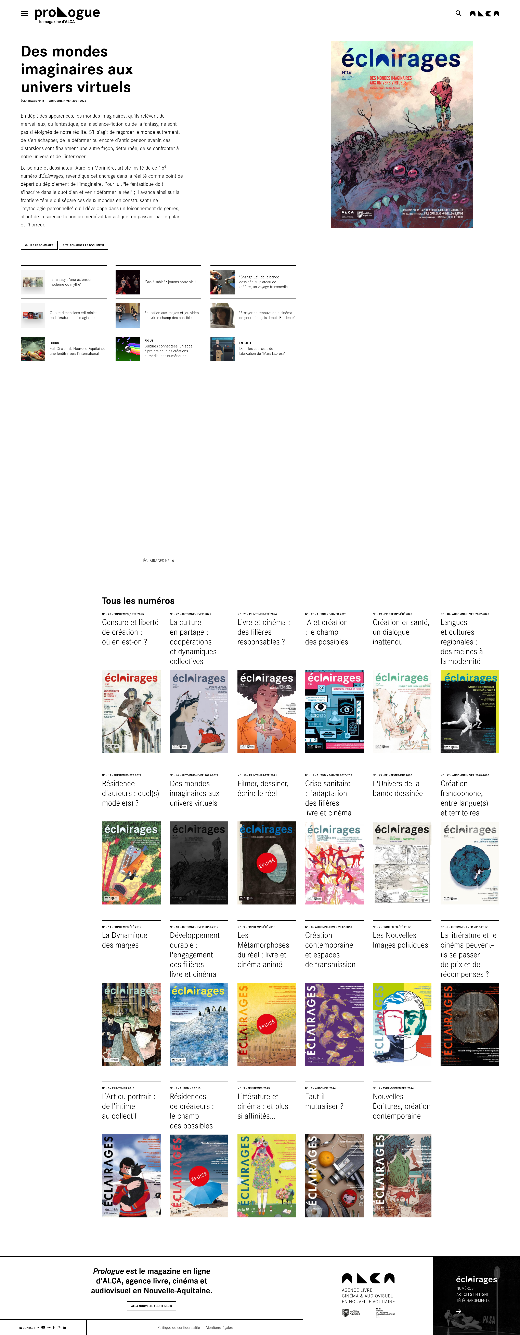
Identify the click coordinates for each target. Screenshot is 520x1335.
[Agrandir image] (402, 134)
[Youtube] (43, 1327)
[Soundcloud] (49, 1327)
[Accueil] (71, 16)
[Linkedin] (64, 1327)
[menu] (25, 13)
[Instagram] (58, 1327)
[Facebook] (54, 1327)
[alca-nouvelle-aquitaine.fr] (484, 14)
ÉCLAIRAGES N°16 (158, 560)
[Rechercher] (460, 13)
